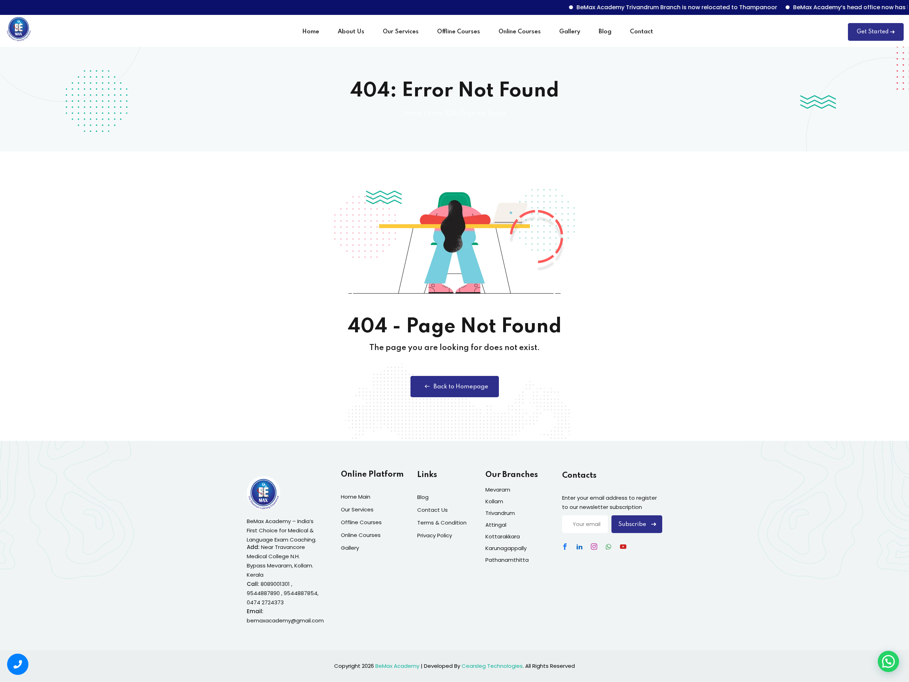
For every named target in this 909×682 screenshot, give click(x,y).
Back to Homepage (461, 387)
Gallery (569, 32)
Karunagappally (506, 548)
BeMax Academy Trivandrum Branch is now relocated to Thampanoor (659, 7)
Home (310, 32)
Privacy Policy (434, 535)
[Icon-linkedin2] (579, 546)
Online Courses (520, 32)
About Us (351, 32)
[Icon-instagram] (594, 546)
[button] (888, 661)
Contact (641, 32)
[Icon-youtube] (623, 546)
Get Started (873, 32)
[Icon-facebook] (565, 546)
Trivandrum (500, 513)
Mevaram (497, 489)
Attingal (495, 524)
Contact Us (432, 510)
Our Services (401, 32)
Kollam (494, 501)
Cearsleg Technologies (492, 666)
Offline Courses (458, 32)
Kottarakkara (502, 536)
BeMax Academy (397, 666)
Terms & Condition (442, 522)
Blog (605, 32)
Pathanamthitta (507, 560)
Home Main (355, 496)
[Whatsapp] (608, 546)
